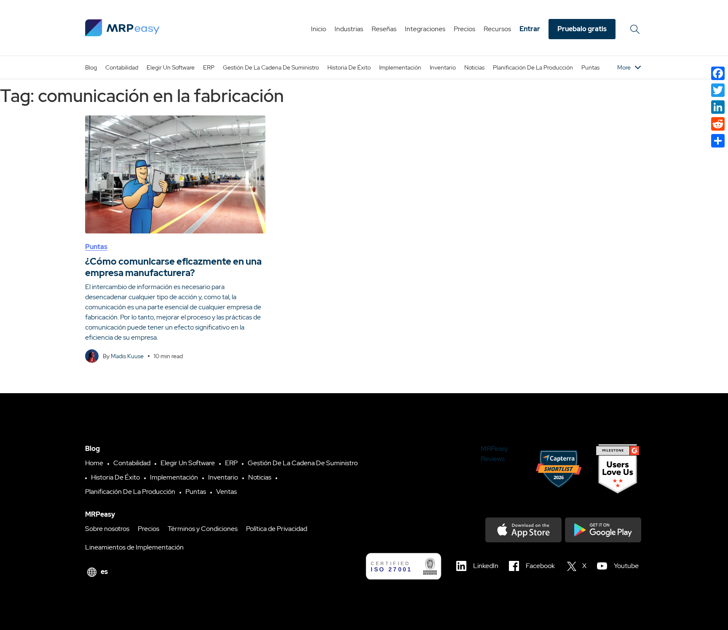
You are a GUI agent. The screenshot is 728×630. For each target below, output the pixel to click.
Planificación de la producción (533, 67)
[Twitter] (717, 90)
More (624, 67)
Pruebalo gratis (582, 28)
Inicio (318, 28)
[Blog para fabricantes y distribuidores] (122, 27)
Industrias (349, 28)
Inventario (443, 67)
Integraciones (425, 28)
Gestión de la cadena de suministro (271, 67)
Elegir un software (171, 67)
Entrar (529, 28)
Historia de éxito (349, 67)
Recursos (497, 28)
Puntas (590, 67)
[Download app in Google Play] (603, 530)
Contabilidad (121, 67)
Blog (91, 67)
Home (94, 462)
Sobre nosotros (107, 528)
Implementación (400, 67)
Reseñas (384, 28)
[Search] (636, 29)
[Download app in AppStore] (523, 530)
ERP (208, 67)
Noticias (474, 67)
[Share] (717, 140)
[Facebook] (717, 73)
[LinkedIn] (717, 107)
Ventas (226, 491)
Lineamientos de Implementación (134, 547)
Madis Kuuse (127, 356)
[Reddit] (717, 123)
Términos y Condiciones (203, 528)
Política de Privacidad (276, 528)
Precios (464, 28)
